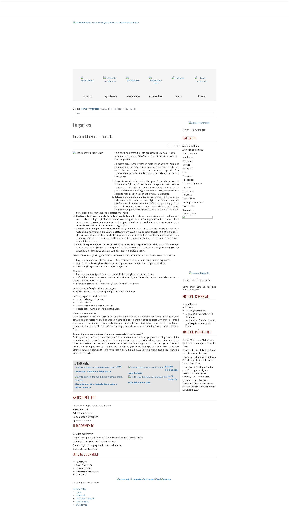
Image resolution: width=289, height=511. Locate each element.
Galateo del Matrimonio (87, 471)
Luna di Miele (188, 198)
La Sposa (186, 187)
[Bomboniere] (133, 83)
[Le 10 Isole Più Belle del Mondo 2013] (148, 377)
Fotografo (187, 176)
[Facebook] (169, 145)
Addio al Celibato (190, 145)
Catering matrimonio (195, 310)
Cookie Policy (82, 501)
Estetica (186, 164)
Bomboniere (188, 157)
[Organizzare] (110, 83)
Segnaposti (81, 461)
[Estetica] (87, 83)
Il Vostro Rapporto (196, 280)
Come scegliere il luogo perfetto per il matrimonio (97, 445)
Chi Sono (189, 307)
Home (79, 492)
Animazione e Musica (192, 149)
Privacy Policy (79, 489)
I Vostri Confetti (83, 468)
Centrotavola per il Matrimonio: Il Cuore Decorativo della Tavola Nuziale (108, 437)
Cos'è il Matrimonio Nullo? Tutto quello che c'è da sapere (198, 343)
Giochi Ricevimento (194, 129)
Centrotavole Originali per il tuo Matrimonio (94, 441)
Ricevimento (188, 206)
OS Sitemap (81, 504)
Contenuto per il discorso (85, 448)
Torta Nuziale (189, 213)
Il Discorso (81, 474)
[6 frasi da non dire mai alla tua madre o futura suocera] (100, 378)
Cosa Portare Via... (85, 465)
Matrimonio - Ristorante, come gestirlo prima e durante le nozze (200, 323)
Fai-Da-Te (187, 168)
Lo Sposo (187, 194)
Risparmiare (188, 209)
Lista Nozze (188, 191)
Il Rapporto (187, 179)
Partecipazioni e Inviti (192, 202)
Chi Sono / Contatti (85, 498)
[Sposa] (178, 83)
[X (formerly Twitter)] (177, 145)
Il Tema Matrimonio (192, 183)
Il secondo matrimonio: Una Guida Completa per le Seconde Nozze (199, 360)
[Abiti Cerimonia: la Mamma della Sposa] (95, 367)
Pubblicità (80, 495)
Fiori (184, 172)
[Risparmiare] (155, 83)
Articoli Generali (190, 153)
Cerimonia (187, 161)
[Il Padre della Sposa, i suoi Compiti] (146, 367)
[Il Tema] (201, 83)
